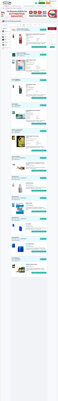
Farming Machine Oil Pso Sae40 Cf (33, 110)
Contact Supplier (42, 73)
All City (24, 24)
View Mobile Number (35, 73)
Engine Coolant (19, 8)
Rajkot (27, 24)
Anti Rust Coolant (29, 183)
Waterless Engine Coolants (31, 264)
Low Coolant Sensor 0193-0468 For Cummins (35, 163)
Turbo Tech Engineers (16, 156)
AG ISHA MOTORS (15, 176)
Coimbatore (35, 24)
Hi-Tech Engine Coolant (31, 84)
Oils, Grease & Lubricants (8, 8)
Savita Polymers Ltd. (16, 257)
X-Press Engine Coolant (31, 60)
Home (3, 8)
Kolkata (39, 24)
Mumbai (30, 24)
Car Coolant (28, 223)
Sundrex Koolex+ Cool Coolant (32, 136)
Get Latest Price (29, 184)
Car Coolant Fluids (30, 243)
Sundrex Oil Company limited (17, 129)
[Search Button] (17, 25)
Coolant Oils (14, 8)
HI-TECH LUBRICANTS (16, 79)
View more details (36, 71)
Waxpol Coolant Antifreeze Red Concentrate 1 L (36, 34)
